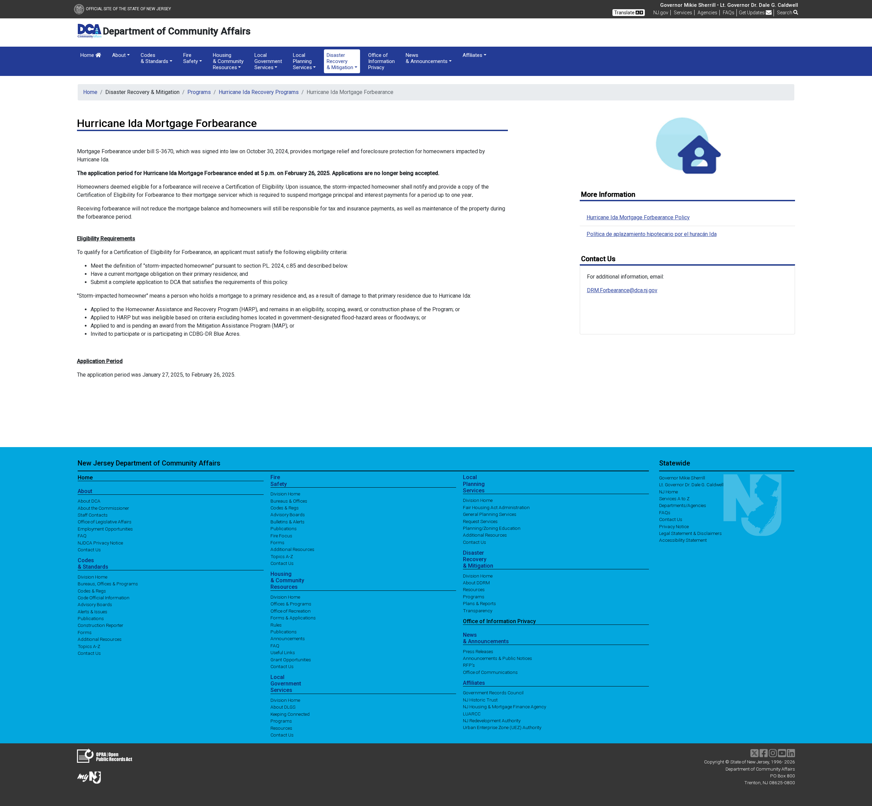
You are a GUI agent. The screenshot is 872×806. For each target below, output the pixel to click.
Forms (85, 632)
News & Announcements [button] (427, 58)
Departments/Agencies (682, 505)
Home (87, 55)
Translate (625, 12)
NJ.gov (660, 12)
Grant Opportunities (290, 659)
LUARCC (472, 713)
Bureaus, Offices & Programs (108, 583)
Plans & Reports (479, 603)
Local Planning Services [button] (302, 61)
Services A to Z (674, 498)
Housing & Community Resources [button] (228, 61)
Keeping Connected (290, 713)
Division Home (92, 576)
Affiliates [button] (472, 55)
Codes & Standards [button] (154, 58)
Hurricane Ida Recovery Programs (259, 92)
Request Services (480, 521)
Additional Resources (100, 639)
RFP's (469, 665)
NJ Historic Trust (480, 699)
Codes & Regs (92, 590)
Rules (276, 624)
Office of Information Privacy (381, 61)
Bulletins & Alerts (287, 521)
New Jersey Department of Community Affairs (149, 463)
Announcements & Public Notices (497, 658)
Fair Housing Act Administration (496, 507)
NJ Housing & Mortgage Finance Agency (504, 706)
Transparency (477, 610)
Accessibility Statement (683, 540)
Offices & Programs (290, 603)
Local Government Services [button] (268, 61)
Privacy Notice (674, 526)
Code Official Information (103, 597)
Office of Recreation (290, 610)
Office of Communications (490, 672)
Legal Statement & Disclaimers (690, 533)
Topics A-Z (89, 646)
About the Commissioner (103, 507)
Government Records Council (493, 692)
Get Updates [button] (752, 12)
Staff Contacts (93, 515)
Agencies (707, 12)
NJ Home (668, 491)
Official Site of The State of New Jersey (128, 8)
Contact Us (89, 549)
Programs (199, 92)
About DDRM (476, 582)
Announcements (287, 638)
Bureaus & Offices (288, 500)
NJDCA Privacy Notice (100, 542)
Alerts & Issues (92, 611)
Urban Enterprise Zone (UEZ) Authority (502, 727)
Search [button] (785, 12)
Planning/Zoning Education (491, 528)
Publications (91, 618)
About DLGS (283, 707)
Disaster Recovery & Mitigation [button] (340, 61)
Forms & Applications (293, 617)
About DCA (89, 501)
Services (683, 12)
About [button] (119, 55)
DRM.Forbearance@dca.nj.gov (622, 290)
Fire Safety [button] (190, 58)
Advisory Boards (95, 604)
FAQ (82, 535)
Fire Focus (281, 535)
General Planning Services (489, 514)
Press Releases (478, 651)
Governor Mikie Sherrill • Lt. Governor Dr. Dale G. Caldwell (729, 5)
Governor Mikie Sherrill (682, 477)
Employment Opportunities (105, 528)
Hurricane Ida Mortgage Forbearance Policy (638, 217)
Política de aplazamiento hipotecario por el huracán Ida (652, 234)
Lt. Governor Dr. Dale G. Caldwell (691, 484)
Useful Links (282, 652)
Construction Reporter (100, 625)
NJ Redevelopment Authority (491, 720)
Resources (281, 727)
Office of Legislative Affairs (104, 521)
